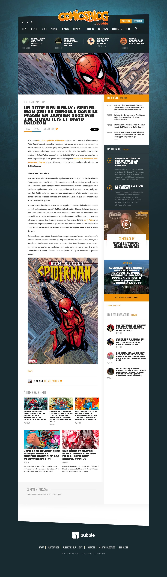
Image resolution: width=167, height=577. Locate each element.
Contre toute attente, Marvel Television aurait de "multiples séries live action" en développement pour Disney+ (125, 134)
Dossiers (90, 29)
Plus (128, 29)
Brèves (34, 29)
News (44, 29)
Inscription (138, 21)
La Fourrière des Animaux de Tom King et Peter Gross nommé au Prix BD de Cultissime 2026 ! (126, 117)
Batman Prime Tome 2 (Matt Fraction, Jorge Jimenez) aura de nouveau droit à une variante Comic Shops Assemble (125, 107)
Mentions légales (107, 547)
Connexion (126, 21)
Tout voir (123, 98)
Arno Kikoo (39, 381)
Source (31, 371)
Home (24, 29)
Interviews (103, 29)
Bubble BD (123, 547)
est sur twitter (51, 381)
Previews (77, 29)
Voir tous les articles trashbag (126, 297)
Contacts (91, 547)
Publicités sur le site (73, 547)
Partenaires (53, 547)
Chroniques (117, 29)
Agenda (54, 29)
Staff (41, 547)
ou (89, 220)
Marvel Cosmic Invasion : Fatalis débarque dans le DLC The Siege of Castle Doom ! (126, 125)
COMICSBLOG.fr (114, 305)
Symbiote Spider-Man (55, 140)
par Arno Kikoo (49, 129)
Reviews (65, 29)
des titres (41, 140)
